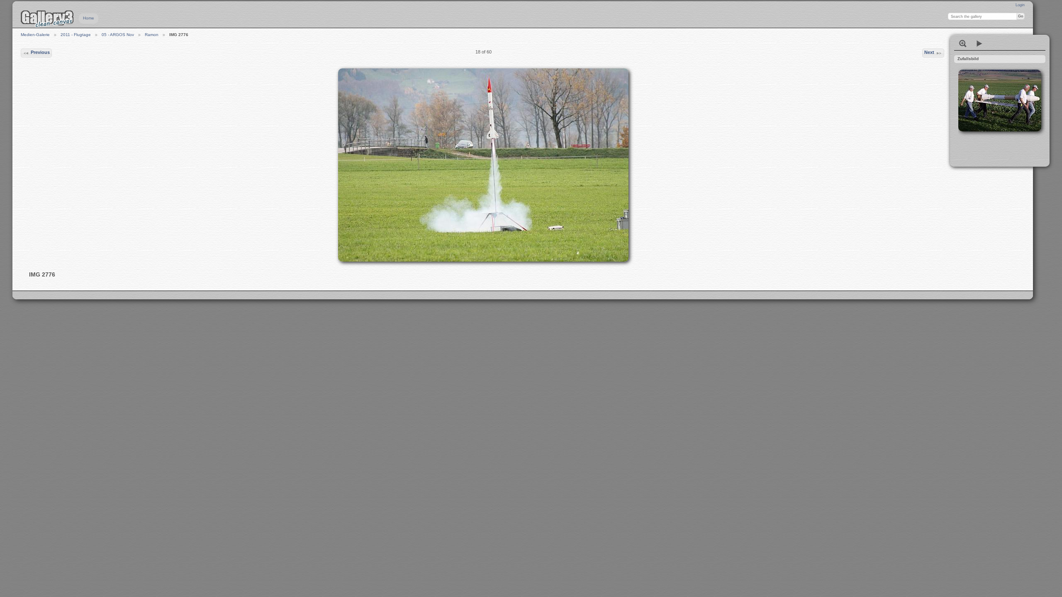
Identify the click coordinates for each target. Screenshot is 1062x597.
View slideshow (979, 43)
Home (88, 18)
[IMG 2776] (483, 165)
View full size (963, 43)
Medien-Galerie (35, 34)
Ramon (151, 34)
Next (929, 52)
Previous (40, 52)
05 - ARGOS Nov (118, 34)
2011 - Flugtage (76, 34)
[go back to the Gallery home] (47, 19)
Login (1020, 5)
